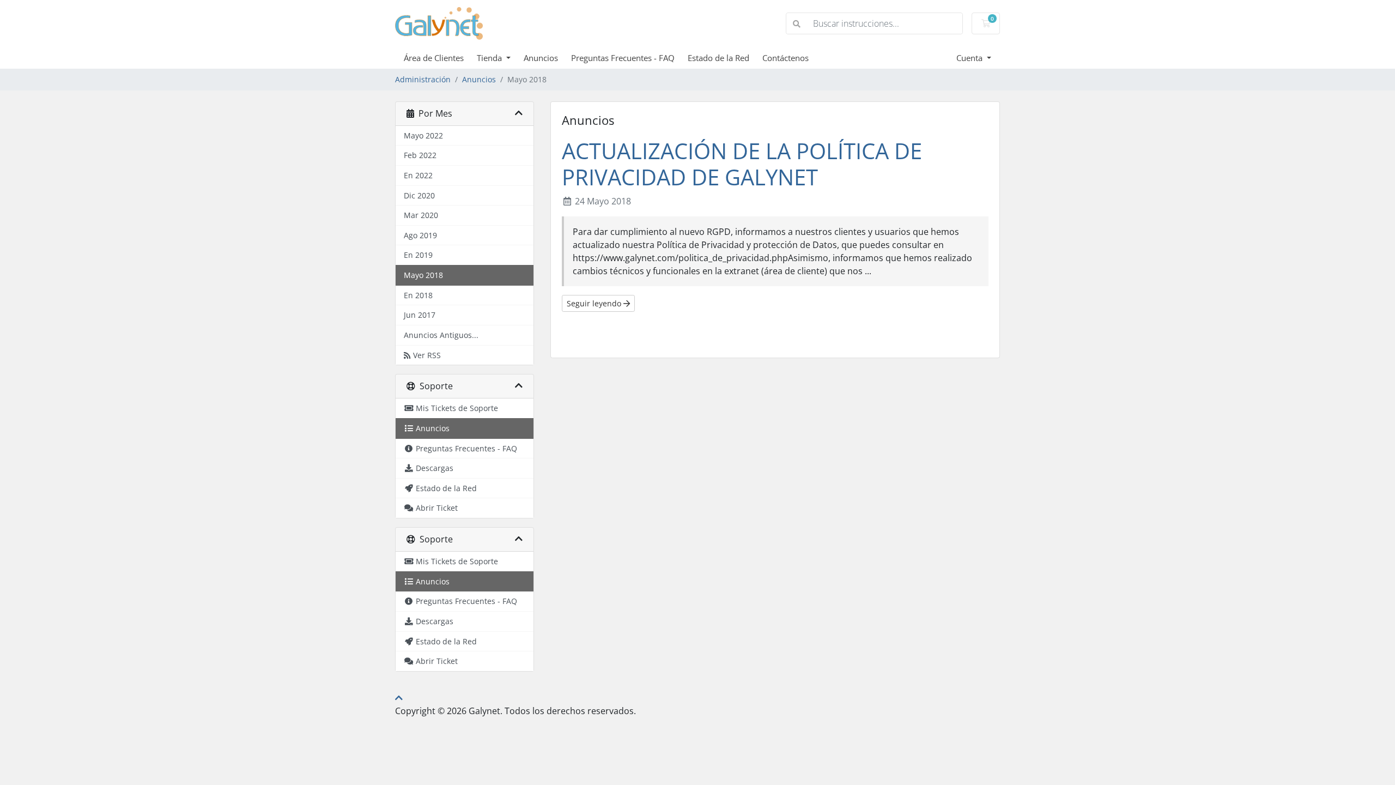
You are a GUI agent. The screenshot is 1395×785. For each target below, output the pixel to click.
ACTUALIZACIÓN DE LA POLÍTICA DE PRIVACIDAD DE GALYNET (742, 164)
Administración (423, 79)
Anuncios (541, 57)
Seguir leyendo (595, 303)
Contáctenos (785, 57)
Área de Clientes (434, 57)
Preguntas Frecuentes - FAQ (623, 57)
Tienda (490, 57)
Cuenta (970, 57)
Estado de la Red (718, 57)
